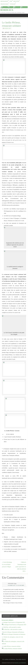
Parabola (16, 662)
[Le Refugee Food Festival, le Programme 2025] (14, 624)
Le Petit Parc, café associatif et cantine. (11, 627)
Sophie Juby (7, 28)
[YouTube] (4, 7)
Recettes (16, 1)
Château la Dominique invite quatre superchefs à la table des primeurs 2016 (20, 567)
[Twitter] (10, 7)
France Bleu (5, 4)
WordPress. (23, 662)
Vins (10, 1)
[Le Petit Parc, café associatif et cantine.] (12, 629)
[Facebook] (17, 7)
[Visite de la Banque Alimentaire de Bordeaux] (13, 634)
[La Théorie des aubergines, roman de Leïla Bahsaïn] (14, 643)
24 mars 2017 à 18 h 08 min (16, 585)
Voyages (12, 4)
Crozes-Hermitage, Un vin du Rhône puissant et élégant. (7, 564)
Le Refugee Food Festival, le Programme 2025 (13, 622)
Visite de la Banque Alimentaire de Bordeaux (13, 632)
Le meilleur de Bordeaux (10, 8)
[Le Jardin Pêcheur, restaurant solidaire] (12, 648)
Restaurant (4, 1)
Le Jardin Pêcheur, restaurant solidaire (11, 646)
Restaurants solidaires (7, 620)
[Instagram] (24, 7)
